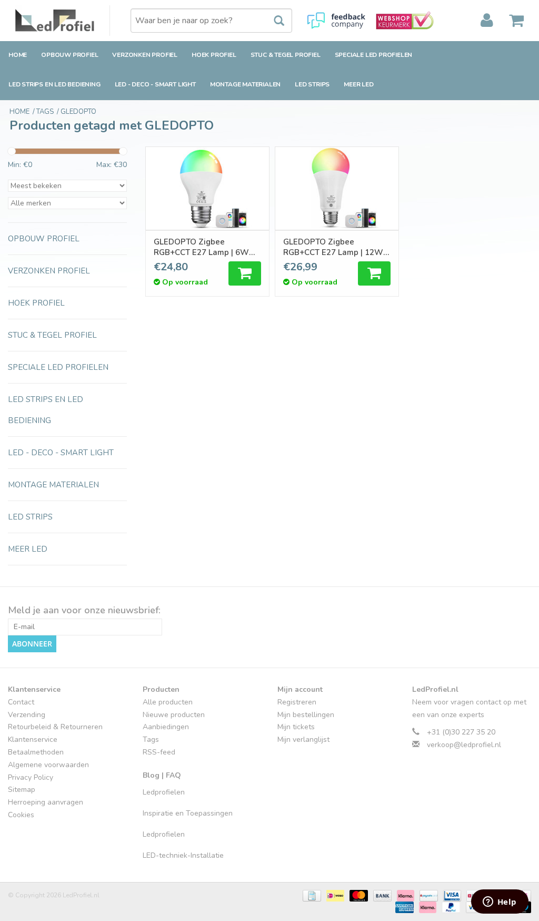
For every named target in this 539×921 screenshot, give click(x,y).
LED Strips (312, 84)
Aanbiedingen (166, 727)
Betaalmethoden (36, 752)
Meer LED (358, 84)
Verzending (26, 715)
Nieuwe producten (174, 715)
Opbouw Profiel (69, 55)
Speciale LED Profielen (374, 55)
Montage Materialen (245, 84)
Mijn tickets (296, 727)
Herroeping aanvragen (45, 802)
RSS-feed (159, 752)
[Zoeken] (273, 21)
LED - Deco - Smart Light (155, 84)
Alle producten (168, 702)
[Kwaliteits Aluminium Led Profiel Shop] (62, 20)
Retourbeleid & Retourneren (55, 727)
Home (17, 55)
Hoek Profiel (214, 55)
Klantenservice (32, 739)
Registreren (296, 702)
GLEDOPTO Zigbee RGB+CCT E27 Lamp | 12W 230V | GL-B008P (333, 247)
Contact (21, 702)
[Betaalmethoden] (310, 895)
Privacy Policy (30, 777)
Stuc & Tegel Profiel (286, 55)
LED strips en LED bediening (54, 84)
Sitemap (21, 790)
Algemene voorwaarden (48, 765)
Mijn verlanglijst (303, 739)
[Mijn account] (487, 20)
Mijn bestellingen (305, 715)
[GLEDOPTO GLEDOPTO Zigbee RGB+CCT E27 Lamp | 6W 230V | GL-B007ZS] (207, 188)
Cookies (21, 815)
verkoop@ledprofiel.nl (464, 745)
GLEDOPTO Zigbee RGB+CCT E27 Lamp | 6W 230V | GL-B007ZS (201, 247)
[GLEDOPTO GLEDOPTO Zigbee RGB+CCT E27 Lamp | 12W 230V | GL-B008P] (336, 188)
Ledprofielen (164, 792)
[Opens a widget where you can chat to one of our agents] (499, 902)
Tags (151, 739)
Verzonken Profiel (144, 55)
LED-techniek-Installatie (183, 855)
